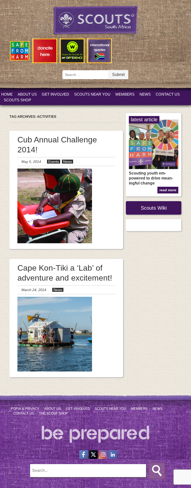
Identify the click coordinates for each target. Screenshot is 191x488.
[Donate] (44, 51)
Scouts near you (92, 94)
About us (27, 94)
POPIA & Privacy (25, 409)
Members (125, 94)
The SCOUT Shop (53, 413)
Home (7, 94)
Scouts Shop (17, 100)
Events (53, 162)
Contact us (168, 94)
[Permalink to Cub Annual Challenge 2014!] (54, 242)
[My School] (72, 51)
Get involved (55, 94)
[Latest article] (153, 168)
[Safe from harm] (19, 51)
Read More (167, 190)
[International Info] (99, 51)
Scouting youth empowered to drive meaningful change (151, 178)
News (145, 94)
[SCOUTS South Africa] (95, 30)
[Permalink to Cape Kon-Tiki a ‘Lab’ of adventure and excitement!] (54, 370)
